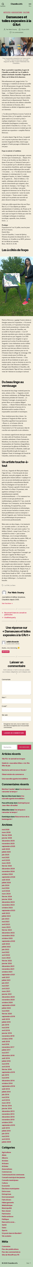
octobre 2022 (7, 938)
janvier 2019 (7, 1033)
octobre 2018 (7, 1039)
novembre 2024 (8, 871)
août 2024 (6, 880)
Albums (5, 1158)
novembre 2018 (8, 1036)
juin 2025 (5, 855)
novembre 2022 (8, 936)
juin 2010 (5, 1134)
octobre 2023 (7, 908)
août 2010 (6, 1128)
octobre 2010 (7, 1122)
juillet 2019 (6, 1022)
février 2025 (7, 866)
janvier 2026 (7, 838)
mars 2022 (6, 958)
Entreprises (6, 1194)
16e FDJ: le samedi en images (13, 759)
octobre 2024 (7, 874)
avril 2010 (6, 1139)
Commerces (7, 1172)
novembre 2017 (8, 1047)
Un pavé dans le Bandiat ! (12, 1233)
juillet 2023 (6, 916)
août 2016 (6, 1058)
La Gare (12, 585)
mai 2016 (5, 1064)
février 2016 (7, 1069)
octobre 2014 (7, 1083)
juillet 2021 (6, 980)
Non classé (6, 1211)
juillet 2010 (6, 1131)
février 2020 (7, 1014)
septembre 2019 (8, 1016)
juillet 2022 (6, 947)
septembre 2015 (8, 1072)
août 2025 (6, 849)
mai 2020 (5, 1011)
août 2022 (6, 944)
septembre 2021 (8, 975)
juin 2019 (5, 1025)
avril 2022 (6, 955)
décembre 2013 (8, 1111)
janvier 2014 (7, 1108)
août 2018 (6, 1041)
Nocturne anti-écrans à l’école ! (14, 770)
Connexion (6, 1246)
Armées (5, 1161)
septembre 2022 (8, 941)
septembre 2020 (8, 1005)
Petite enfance (7, 1216)
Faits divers (6, 1200)
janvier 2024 (7, 899)
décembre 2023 (8, 902)
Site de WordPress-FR (10, 1255)
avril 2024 (6, 891)
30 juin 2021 (25, 29)
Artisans (5, 1163)
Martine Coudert (8, 789)
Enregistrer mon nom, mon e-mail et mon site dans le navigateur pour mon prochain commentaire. (16, 725)
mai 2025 (5, 857)
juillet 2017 (6, 1050)
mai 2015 (5, 1078)
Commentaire (6, 679)
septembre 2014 (8, 1086)
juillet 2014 (6, 1092)
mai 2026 (5, 830)
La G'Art (7, 585)
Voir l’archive (7, 603)
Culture (26, 12)
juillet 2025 (6, 852)
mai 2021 (5, 986)
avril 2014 (6, 1100)
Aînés (4, 1155)
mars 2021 (6, 991)
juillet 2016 (6, 1061)
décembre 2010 (8, 1117)
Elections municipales (10, 1189)
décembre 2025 (8, 841)
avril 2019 (6, 1030)
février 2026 (7, 835)
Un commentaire (17, 32)
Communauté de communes (13, 1175)
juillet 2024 (6, 883)
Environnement (8, 1197)
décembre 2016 (8, 1055)
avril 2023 (6, 924)
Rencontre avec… (9, 1222)
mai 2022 (5, 952)
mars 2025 (6, 863)
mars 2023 (6, 927)
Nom (4, 697)
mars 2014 (6, 1103)
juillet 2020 (6, 1008)
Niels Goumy (13, 29)
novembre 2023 (8, 905)
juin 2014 (5, 1094)
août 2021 (6, 977)
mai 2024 (5, 888)
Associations (16, 12)
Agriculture (6, 1152)
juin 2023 (5, 919)
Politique (5, 1219)
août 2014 (6, 1089)
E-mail (4, 706)
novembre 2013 (8, 1114)
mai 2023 (5, 922)
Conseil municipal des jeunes (13, 1177)
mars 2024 (6, 894)
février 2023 (7, 930)
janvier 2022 (7, 963)
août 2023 (6, 913)
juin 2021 (5, 983)
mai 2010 (5, 1136)
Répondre (5, 651)
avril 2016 (6, 1067)
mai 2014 (5, 1097)
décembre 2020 (8, 997)
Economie (6, 1186)
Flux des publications (10, 1249)
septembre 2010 (8, 1125)
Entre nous (6, 1191)
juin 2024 (5, 885)
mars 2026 (6, 832)
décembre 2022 (8, 933)
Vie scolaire (6, 1236)
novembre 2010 (8, 1120)
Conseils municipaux (10, 1180)
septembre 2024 (8, 877)
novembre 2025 (8, 843)
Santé (4, 1225)
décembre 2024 (8, 869)
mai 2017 (5, 1053)
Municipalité (7, 1208)
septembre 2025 (8, 846)
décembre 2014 (8, 1081)
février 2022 (7, 961)
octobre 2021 (7, 972)
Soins (4, 1228)
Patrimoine (6, 1214)
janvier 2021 (7, 994)
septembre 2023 (8, 910)
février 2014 (7, 1106)
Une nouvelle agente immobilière (15, 779)
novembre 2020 (8, 1000)
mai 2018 (5, 1044)
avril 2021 (6, 989)
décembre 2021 (8, 966)
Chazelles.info (16, 4)
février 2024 (7, 896)
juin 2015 (5, 1075)
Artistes (7, 12)
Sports (4, 1230)
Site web (5, 715)
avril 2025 (6, 860)
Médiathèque (7, 1205)
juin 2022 (5, 949)
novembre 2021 (8, 969)
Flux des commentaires (11, 1252)
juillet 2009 (6, 1142)
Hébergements (8, 1203)
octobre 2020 (7, 1002)
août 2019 (6, 1019)
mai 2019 (5, 1028)
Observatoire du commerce (13, 774)
